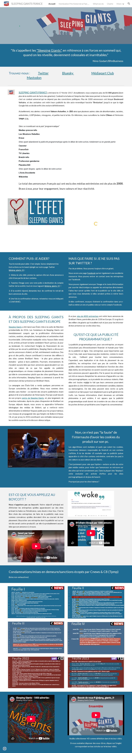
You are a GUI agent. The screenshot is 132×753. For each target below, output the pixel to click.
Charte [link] (110, 3)
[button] (129, 4)
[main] (66, 55)
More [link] (119, 3)
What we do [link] (98, 3)
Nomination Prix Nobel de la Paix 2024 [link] (74, 3)
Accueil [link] (51, 3)
